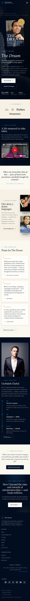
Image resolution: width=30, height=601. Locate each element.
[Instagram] (13, 582)
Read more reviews (8, 330)
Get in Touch (4, 547)
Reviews (3, 540)
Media (2, 542)
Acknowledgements (8, 228)
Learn (2, 545)
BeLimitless (4, 560)
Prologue (3, 537)
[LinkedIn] (16, 582)
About (2, 532)
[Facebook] (5, 582)
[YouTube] (20, 582)
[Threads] (9, 582)
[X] (24, 582)
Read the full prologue (14, 467)
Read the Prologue (9, 86)
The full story (6, 437)
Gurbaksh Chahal (15, 66)
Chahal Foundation (5, 557)
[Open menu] (27, 2)
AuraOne (9, 391)
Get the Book (7, 80)
